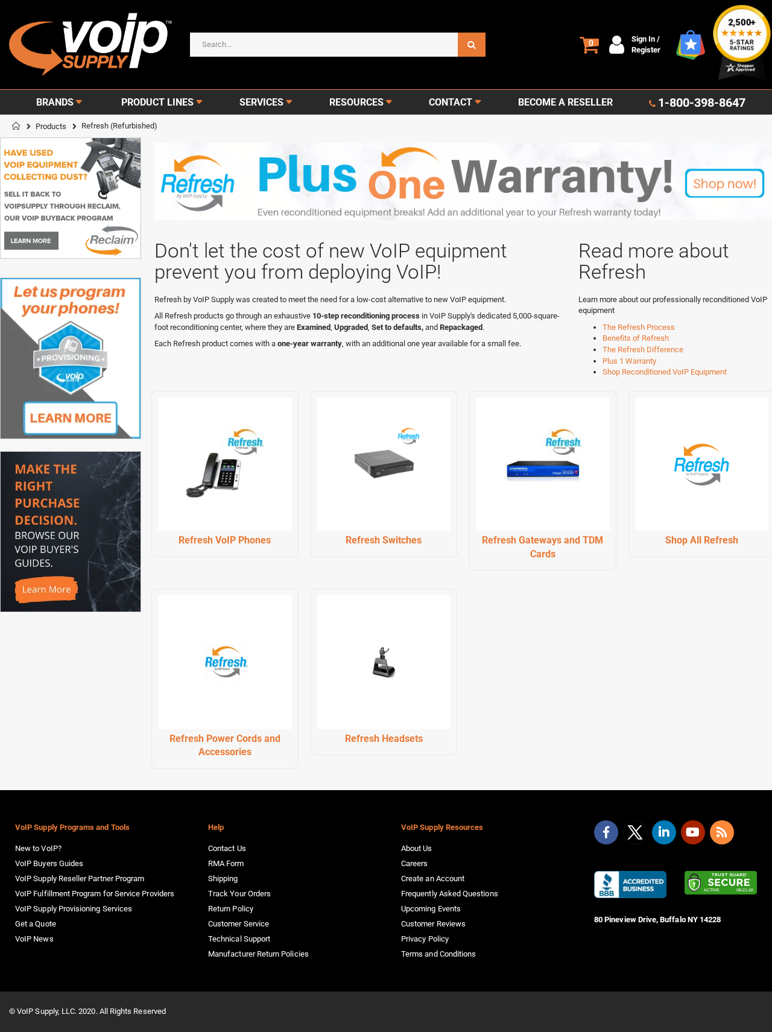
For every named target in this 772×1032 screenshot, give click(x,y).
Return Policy (230, 908)
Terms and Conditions (438, 953)
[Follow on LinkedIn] (664, 832)
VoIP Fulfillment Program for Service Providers (94, 893)
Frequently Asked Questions (449, 893)
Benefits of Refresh (636, 338)
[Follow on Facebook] (606, 832)
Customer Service (238, 923)
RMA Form (226, 863)
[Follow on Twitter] (635, 834)
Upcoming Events (431, 908)
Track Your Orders (239, 893)
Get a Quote (35, 923)
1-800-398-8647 (701, 102)
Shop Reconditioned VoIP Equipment (665, 371)
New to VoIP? (38, 848)
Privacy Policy (425, 938)
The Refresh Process (639, 327)
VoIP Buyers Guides (49, 863)
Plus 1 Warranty (629, 361)
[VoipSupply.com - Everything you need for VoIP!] (90, 44)
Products (51, 126)
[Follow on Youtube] (693, 832)
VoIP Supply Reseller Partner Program (79, 878)
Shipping (223, 878)
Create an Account (432, 878)
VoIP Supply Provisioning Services (73, 908)
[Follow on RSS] (722, 832)
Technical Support (239, 938)
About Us (416, 848)
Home (16, 126)
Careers (414, 863)
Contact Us (227, 848)
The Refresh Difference (643, 349)
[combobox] (338, 45)
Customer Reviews (433, 923)
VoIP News (34, 938)
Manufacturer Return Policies (258, 953)
